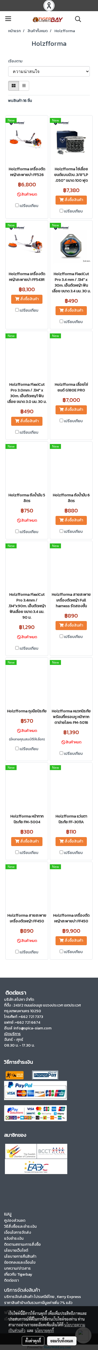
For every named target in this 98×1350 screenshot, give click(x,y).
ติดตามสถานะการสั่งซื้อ (22, 1244)
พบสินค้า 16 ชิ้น (20, 101)
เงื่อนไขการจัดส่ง (17, 1232)
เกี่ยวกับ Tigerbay (18, 1274)
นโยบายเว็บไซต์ (16, 1250)
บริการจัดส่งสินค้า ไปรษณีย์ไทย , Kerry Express (42, 1297)
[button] (76, 19)
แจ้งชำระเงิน (13, 1238)
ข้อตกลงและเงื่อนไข (19, 1262)
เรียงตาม (16, 61)
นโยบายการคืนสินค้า (20, 1256)
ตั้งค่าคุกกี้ (33, 1340)
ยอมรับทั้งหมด (61, 1340)
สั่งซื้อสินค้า (73, 200)
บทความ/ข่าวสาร (17, 1268)
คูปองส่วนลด (14, 1220)
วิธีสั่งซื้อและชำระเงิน (20, 1226)
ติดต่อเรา (11, 1280)
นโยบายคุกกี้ (44, 1330)
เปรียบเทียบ (29, 206)
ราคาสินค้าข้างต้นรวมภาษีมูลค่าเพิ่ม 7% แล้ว (38, 1303)
